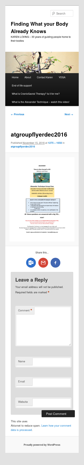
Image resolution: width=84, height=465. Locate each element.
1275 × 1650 (55, 143)
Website (23, 402)
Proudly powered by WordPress (42, 445)
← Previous (17, 114)
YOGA (62, 77)
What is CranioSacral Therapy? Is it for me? (36, 93)
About (27, 77)
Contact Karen (45, 77)
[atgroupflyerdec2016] (42, 199)
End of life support (22, 85)
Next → (69, 114)
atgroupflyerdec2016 (23, 146)
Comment (25, 310)
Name (21, 361)
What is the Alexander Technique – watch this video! (40, 102)
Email (21, 381)
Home (15, 77)
